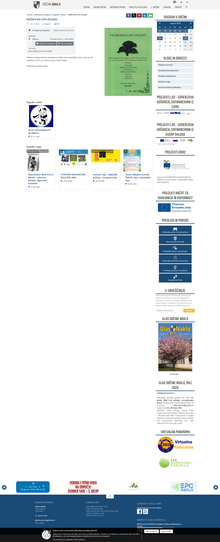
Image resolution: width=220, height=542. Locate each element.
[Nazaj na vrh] (110, 496)
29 (170, 31)
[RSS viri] (146, 511)
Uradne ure (92, 502)
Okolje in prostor (165, 64)
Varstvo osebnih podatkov (169, 87)
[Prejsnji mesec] (160, 23)
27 (160, 31)
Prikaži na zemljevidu (47, 43)
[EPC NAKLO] (184, 487)
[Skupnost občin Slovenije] (33, 487)
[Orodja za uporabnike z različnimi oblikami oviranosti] (174, 2)
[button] (4, 487)
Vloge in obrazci (175, 58)
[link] (128, 15)
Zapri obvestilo (166, 531)
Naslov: (35, 39)
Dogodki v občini (59, 15)
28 (165, 31)
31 (180, 31)
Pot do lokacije (66, 43)
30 (175, 31)
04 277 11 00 (42, 516)
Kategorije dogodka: (41, 30)
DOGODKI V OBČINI (175, 17)
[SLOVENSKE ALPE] (133, 487)
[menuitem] (87, 5)
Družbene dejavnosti (167, 76)
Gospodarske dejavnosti (168, 70)
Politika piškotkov (79, 540)
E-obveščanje (175, 290)
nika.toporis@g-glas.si (183, 405)
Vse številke (174, 374)
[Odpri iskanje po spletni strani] (186, 7)
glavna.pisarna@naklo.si (45, 520)
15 (185, 38)
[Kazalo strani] (181, 2)
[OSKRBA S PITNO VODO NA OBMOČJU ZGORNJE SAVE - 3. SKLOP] (83, 487)
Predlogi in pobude (175, 220)
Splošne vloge (164, 81)
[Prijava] (187, 2)
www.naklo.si (39, 523)
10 (160, 38)
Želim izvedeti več (152, 531)
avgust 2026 (175, 23)
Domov (30, 15)
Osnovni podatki (44, 502)
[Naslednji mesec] (191, 23)
